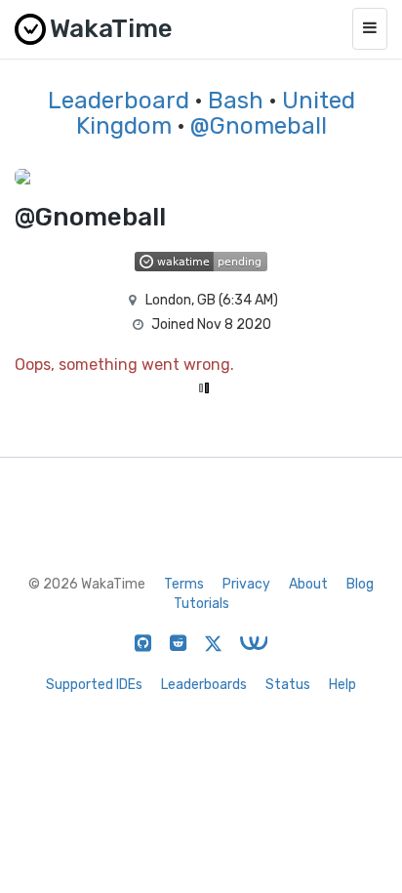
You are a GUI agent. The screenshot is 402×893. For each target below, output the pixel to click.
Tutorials (201, 603)
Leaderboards (204, 684)
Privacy (246, 584)
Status (287, 684)
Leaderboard (118, 100)
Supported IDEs (94, 684)
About (308, 584)
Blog (360, 584)
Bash (235, 100)
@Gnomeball (258, 126)
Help (342, 684)
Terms (184, 584)
